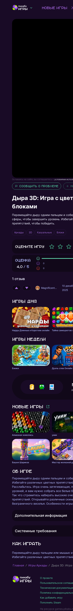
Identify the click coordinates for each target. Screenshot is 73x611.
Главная (18, 565)
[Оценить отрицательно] (26, 288)
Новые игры (54, 8)
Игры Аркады (37, 565)
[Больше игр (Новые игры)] (48, 406)
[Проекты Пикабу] (31, 8)
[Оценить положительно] (16, 288)
